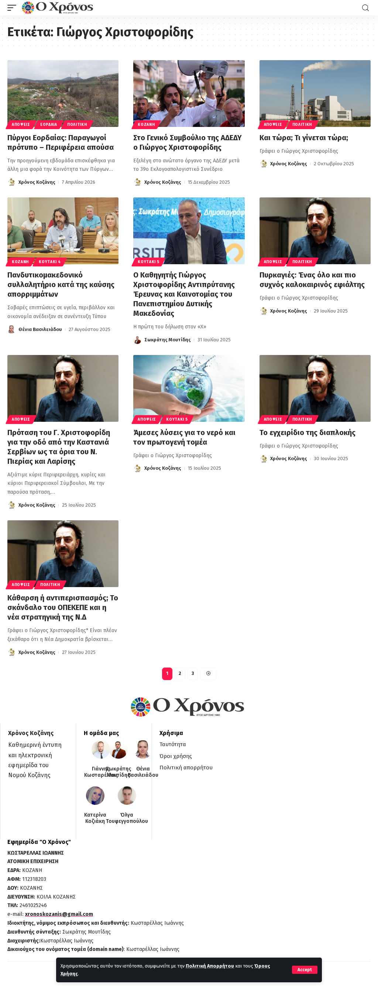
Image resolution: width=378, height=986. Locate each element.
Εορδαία (48, 125)
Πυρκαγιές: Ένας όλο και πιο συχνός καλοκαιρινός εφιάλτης (312, 279)
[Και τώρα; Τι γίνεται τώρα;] (315, 93)
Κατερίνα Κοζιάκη (95, 818)
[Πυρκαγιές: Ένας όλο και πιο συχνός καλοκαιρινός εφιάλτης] (315, 230)
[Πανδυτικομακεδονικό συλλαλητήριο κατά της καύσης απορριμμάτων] (62, 230)
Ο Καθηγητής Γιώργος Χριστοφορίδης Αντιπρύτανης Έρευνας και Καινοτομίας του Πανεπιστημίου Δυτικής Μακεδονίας (184, 294)
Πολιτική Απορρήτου (210, 966)
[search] (365, 8)
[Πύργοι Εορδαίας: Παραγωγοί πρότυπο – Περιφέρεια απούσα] (62, 93)
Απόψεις (21, 125)
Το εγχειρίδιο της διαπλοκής (307, 432)
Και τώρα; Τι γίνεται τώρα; (305, 137)
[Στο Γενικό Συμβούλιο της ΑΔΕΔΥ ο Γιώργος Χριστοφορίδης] (188, 93)
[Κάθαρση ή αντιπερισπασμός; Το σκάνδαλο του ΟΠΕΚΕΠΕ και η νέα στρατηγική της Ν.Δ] (62, 553)
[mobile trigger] (13, 7)
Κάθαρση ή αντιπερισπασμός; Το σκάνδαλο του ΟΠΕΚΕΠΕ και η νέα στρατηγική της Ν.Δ (62, 607)
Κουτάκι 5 (148, 262)
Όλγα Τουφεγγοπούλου (127, 818)
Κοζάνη (146, 125)
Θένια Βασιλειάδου (40, 329)
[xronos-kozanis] (58, 7)
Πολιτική (77, 125)
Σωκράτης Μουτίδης (167, 339)
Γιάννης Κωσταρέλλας (101, 772)
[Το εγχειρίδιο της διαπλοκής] (315, 388)
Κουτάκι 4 (50, 262)
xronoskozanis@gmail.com (59, 914)
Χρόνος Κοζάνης (36, 182)
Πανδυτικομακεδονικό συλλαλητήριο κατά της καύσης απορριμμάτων (60, 284)
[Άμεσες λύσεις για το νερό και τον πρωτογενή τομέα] (188, 388)
